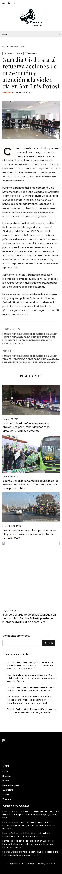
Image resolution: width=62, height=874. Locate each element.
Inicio (5, 771)
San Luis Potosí (17, 46)
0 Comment (31, 53)
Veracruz (7, 798)
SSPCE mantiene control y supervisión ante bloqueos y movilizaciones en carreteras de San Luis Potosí (29, 534)
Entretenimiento (10, 785)
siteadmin (6, 92)
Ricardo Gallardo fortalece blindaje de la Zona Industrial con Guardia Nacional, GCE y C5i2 (31, 689)
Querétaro (7, 789)
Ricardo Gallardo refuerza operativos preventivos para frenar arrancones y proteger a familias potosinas (26, 427)
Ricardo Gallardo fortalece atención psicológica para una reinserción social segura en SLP (32, 711)
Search (49, 643)
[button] (5, 3)
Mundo (6, 780)
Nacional (7, 776)
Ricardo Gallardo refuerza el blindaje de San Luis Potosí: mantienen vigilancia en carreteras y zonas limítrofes (32, 678)
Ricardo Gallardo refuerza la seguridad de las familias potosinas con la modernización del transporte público (30, 484)
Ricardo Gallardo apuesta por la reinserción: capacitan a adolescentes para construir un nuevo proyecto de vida (30, 665)
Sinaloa (6, 794)
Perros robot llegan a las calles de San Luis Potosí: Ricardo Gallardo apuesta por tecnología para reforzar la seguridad (29, 700)
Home (5, 46)
